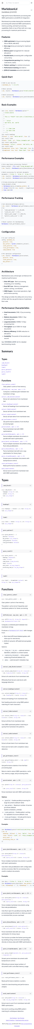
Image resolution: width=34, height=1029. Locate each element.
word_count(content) (8, 468)
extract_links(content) (9, 409)
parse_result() (6, 371)
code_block (14, 561)
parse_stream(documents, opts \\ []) (13, 456)
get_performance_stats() (9, 419)
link (8, 559)
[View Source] (30, 485)
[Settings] (31, 3)
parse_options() (7, 369)
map (25, 760)
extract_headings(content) (10, 404)
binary (26, 671)
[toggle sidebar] (2, 2)
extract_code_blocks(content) (11, 396)
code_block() (6, 363)
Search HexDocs (10, 1020)
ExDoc (10, 1023)
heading (11, 557)
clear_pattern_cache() (9, 384)
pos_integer (9, 495)
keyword (24, 619)
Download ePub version (21, 1020)
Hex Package (13, 1018)
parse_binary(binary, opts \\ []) (12, 448)
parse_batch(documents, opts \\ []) (13, 434)
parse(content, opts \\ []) (10, 426)
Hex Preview (20, 1018)
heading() (5, 365)
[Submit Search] (7, 3)
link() (4, 367)
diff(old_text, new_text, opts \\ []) (13, 389)
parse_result (9, 788)
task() (4, 374)
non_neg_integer (14, 565)
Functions (6, 380)
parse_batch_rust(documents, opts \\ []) (14, 441)
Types (4, 359)
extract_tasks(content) (9, 414)
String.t (11, 491)
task (8, 563)
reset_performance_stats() (10, 463)
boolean (11, 536)
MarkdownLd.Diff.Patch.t (11, 621)
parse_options (25, 784)
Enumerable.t (16, 953)
